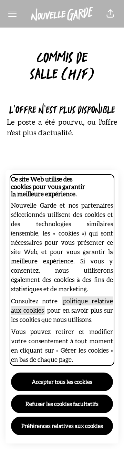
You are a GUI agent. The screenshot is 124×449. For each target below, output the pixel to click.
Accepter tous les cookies (62, 381)
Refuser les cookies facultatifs (62, 403)
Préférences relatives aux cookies (62, 425)
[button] (110, 13)
